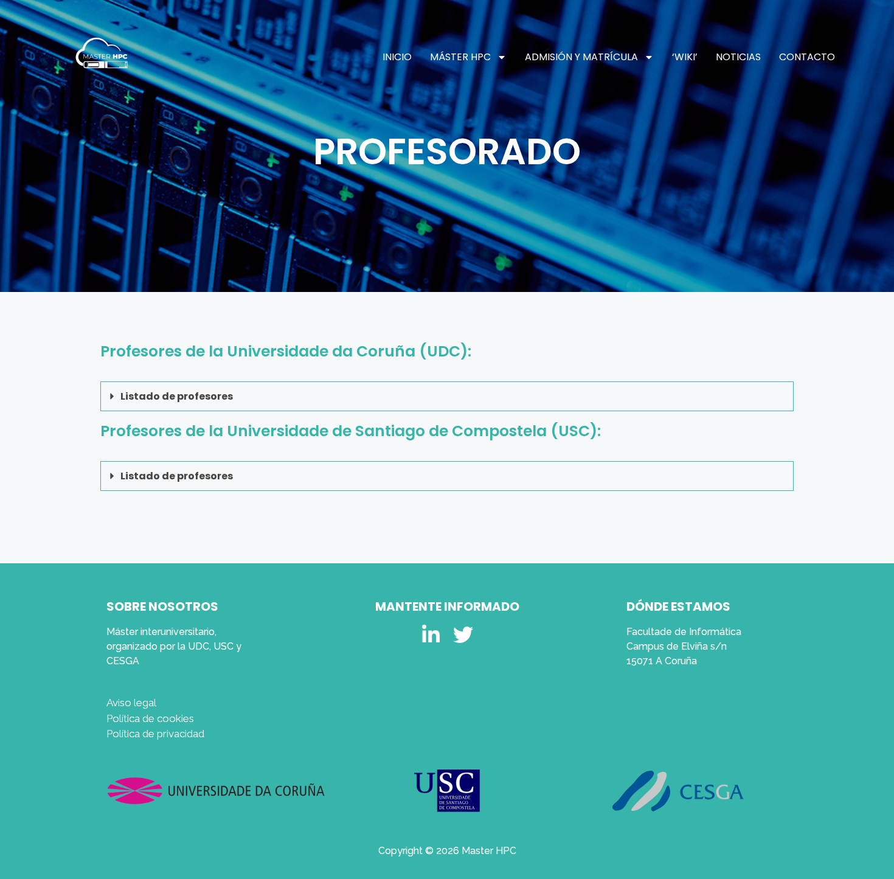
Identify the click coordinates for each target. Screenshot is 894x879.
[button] (447, 396)
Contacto (807, 57)
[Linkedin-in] (431, 635)
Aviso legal (131, 703)
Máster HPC (460, 57)
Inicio (397, 57)
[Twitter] (463, 635)
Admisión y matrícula (581, 57)
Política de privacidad (155, 734)
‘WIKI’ (685, 57)
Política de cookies (150, 718)
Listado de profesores (176, 396)
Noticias (738, 57)
